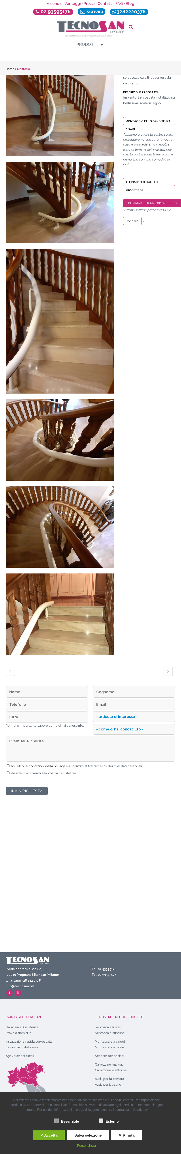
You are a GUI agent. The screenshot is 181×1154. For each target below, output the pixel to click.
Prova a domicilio (18, 1033)
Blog (130, 3)
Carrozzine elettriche (111, 1070)
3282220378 (131, 11)
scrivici (94, 11)
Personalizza (86, 1145)
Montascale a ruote (109, 1047)
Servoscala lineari (108, 1027)
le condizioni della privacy (45, 766)
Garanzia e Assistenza (22, 1027)
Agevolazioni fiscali (20, 1056)
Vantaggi (72, 3)
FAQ (119, 3)
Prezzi (89, 3)
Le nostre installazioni (22, 1047)
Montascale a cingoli (110, 1041)
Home (10, 69)
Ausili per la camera (109, 1079)
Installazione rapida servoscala (29, 1041)
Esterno (112, 1121)
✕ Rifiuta (126, 1135)
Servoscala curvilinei (110, 1033)
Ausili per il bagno (108, 1084)
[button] (86, 44)
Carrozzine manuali (109, 1064)
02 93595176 (56, 11)
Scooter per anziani (109, 1056)
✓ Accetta (48, 1135)
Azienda (54, 3)
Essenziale (70, 1121)
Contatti (105, 3)
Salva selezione (88, 1135)
